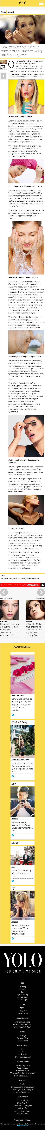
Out (22, 1049)
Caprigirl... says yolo (23, 1105)
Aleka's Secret (23, 1113)
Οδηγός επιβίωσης (22, 1065)
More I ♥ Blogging (23, 1111)
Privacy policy (19, 1120)
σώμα (16, 578)
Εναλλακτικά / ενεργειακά (22, 1087)
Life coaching (22, 994)
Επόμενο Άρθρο (40, 598)
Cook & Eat (23, 1054)
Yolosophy (22, 1108)
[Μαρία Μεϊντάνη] (3, 62)
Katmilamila (22, 1103)
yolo (10, 578)
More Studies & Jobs (22, 1076)
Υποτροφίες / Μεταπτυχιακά (22, 1073)
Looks (3, 12)
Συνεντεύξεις (22, 1038)
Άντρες (23, 987)
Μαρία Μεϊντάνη (3, 68)
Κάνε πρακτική (22, 1070)
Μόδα (22, 1008)
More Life (22, 1000)
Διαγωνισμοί (22, 997)
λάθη (29, 578)
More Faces (23, 1040)
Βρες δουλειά (22, 1068)
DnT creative (29, 1124)
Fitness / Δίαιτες (23, 1022)
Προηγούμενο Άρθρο (6, 598)
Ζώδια (22, 1084)
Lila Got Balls (23, 1100)
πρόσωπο (35, 578)
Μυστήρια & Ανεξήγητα (22, 1089)
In (23, 1052)
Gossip (23, 1035)
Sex (22, 992)
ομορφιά (5, 578)
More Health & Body (23, 1027)
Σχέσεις (22, 989)
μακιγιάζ (22, 578)
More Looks (22, 1013)
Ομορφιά (11, 12)
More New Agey (23, 1092)
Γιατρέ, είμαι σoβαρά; (22, 1024)
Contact (28, 1120)
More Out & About (23, 1057)
